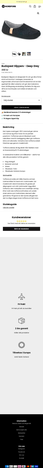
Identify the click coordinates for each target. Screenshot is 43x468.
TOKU (3, 64)
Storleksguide (6, 96)
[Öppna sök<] (30, 6)
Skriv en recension (21, 229)
